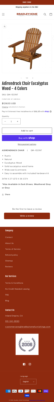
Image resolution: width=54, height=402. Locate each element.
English (26, 381)
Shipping (5, 107)
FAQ (7, 295)
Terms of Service (13, 249)
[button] (3, 14)
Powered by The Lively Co (37, 400)
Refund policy (11, 255)
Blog (7, 300)
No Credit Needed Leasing (17, 289)
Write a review (27, 216)
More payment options (27, 144)
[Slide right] (33, 78)
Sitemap (9, 261)
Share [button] (7, 194)
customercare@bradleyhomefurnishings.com (27, 326)
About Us (9, 243)
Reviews (9, 266)
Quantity (5, 116)
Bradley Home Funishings (21, 400)
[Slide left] (21, 78)
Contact (9, 237)
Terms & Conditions (14, 283)
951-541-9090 (12, 321)
